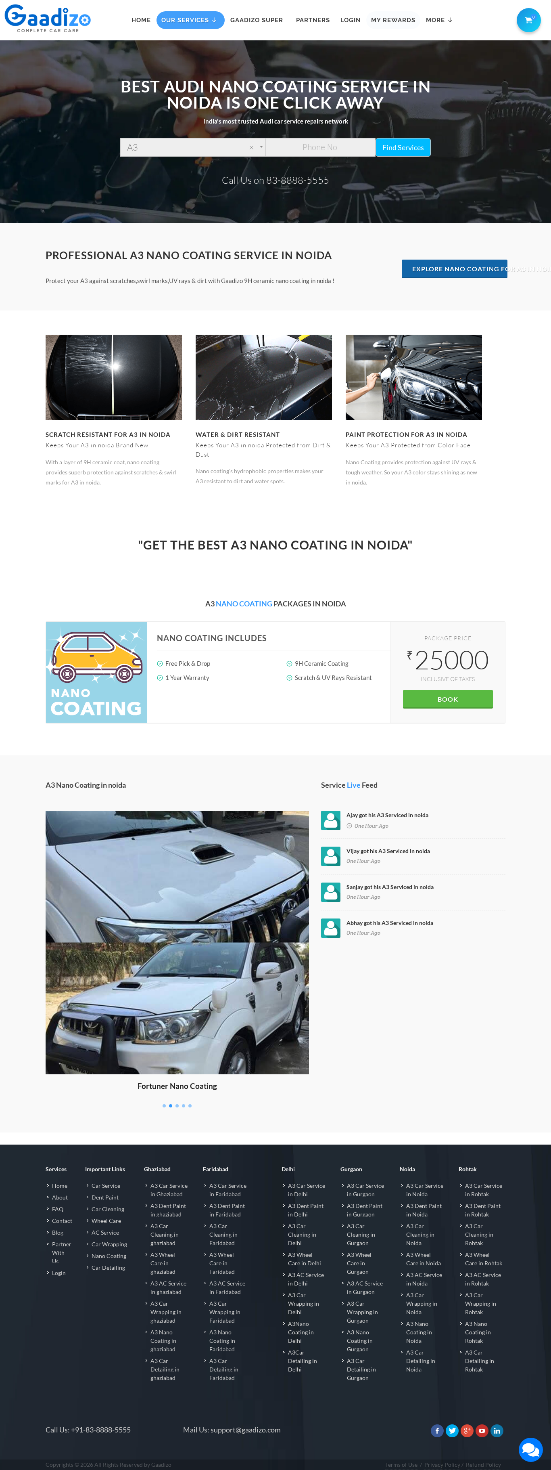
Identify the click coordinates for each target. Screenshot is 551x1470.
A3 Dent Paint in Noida (424, 1210)
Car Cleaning (108, 1209)
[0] (527, 18)
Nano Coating (109, 1255)
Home (59, 1185)
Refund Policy (483, 1464)
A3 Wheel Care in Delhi (304, 1259)
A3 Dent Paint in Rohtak (483, 1210)
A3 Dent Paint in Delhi (306, 1210)
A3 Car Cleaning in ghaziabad (164, 1234)
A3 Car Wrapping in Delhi (303, 1303)
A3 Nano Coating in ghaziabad (163, 1341)
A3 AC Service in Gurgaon (365, 1287)
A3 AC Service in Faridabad (227, 1287)
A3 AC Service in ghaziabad (168, 1287)
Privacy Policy (442, 1464)
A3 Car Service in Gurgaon (365, 1189)
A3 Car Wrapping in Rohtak (480, 1303)
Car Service (106, 1185)
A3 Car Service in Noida (424, 1189)
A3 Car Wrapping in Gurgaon (362, 1312)
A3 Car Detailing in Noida (420, 1361)
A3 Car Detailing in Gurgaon (361, 1369)
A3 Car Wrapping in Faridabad (224, 1312)
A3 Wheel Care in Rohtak (483, 1259)
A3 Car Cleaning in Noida (420, 1234)
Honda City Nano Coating (177, 822)
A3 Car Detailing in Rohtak (479, 1361)
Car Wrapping (109, 1244)
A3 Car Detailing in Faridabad (223, 1369)
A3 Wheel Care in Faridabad (222, 1263)
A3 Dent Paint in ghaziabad (168, 1210)
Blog (57, 1232)
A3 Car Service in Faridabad (227, 1189)
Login (59, 1272)
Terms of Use (401, 1464)
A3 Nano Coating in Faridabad (222, 1341)
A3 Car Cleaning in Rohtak (479, 1234)
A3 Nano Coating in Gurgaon (360, 1341)
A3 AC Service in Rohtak (483, 1279)
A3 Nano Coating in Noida (419, 1332)
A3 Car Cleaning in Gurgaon (361, 1234)
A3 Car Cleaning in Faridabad (223, 1234)
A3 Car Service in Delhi (306, 1189)
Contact (62, 1220)
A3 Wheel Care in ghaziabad (162, 1263)
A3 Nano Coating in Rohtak (478, 1332)
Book (448, 699)
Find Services (403, 147)
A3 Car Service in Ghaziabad (169, 1189)
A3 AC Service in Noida (424, 1279)
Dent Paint (105, 1197)
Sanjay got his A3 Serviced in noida (390, 886)
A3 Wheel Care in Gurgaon (359, 1263)
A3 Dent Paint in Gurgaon (364, 1210)
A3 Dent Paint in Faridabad (227, 1210)
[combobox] (193, 147)
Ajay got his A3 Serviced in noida (387, 815)
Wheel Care (106, 1220)
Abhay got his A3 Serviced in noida (389, 922)
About (60, 1197)
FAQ (57, 1209)
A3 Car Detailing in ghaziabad (164, 1369)
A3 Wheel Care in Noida (423, 1259)
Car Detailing (108, 1267)
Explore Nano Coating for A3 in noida (460, 269)
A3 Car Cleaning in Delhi (302, 1234)
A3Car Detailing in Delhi (302, 1361)
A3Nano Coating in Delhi (301, 1332)
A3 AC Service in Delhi (306, 1279)
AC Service (105, 1232)
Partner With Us (61, 1252)
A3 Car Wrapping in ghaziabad (166, 1312)
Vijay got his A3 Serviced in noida (388, 850)
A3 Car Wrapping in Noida (421, 1303)
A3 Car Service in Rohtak (483, 1189)
